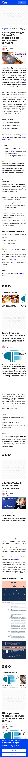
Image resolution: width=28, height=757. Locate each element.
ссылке (17, 559)
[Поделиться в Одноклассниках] (6, 286)
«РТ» (22, 81)
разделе (14, 153)
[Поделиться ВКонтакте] (3, 286)
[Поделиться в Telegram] (9, 286)
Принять (14, 750)
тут (15, 259)
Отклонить (14, 754)
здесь (23, 156)
